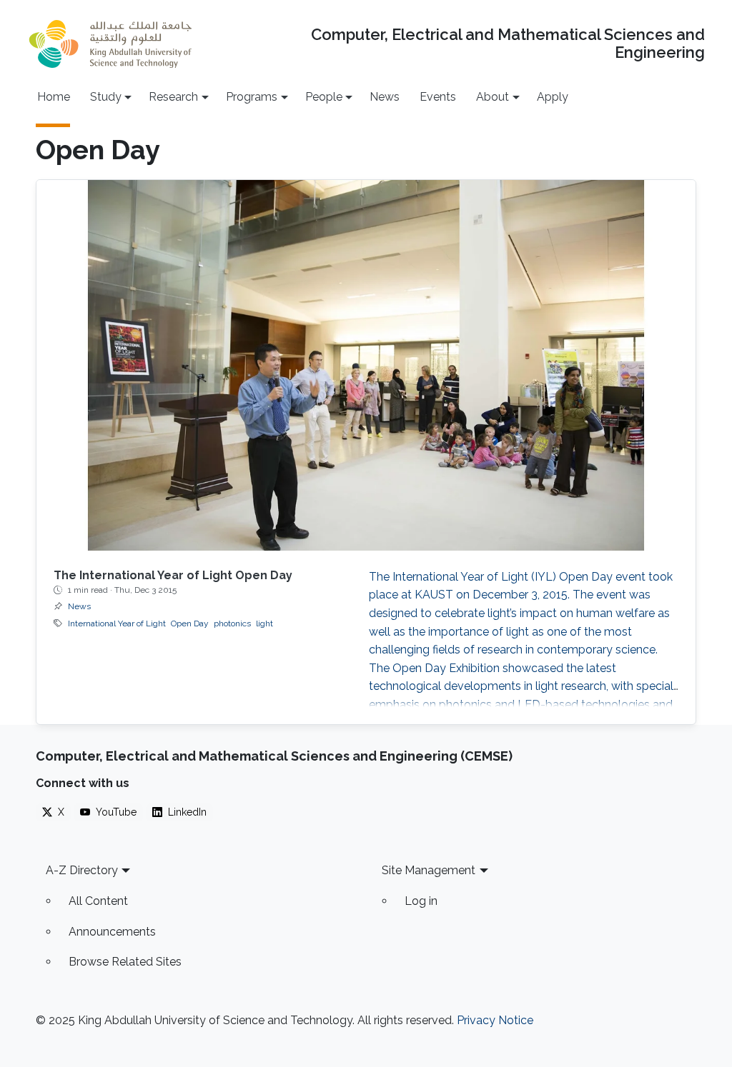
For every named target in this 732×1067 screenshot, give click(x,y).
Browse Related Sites (125, 961)
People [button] (323, 97)
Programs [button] (251, 97)
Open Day (190, 623)
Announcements (112, 931)
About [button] (492, 97)
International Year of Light (117, 623)
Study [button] (106, 97)
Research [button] (173, 97)
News (385, 97)
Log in (421, 901)
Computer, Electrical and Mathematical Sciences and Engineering (508, 43)
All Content (98, 901)
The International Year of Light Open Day (173, 575)
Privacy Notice (495, 1020)
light (264, 623)
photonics (232, 623)
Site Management (428, 870)
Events (438, 97)
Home (53, 97)
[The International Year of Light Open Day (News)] (366, 365)
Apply (552, 97)
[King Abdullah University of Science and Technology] (110, 44)
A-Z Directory (82, 870)
